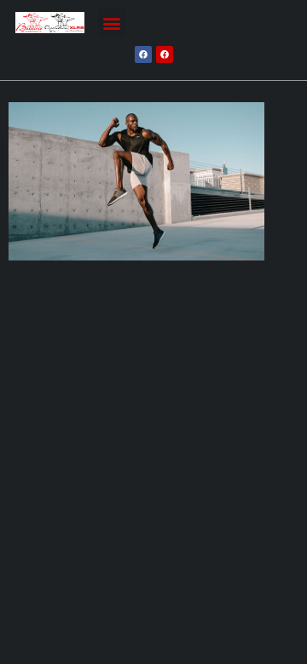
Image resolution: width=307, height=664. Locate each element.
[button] (112, 23)
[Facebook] (143, 54)
